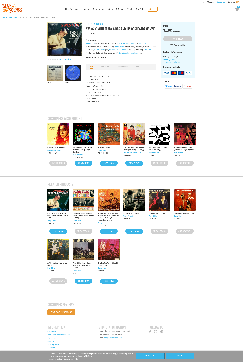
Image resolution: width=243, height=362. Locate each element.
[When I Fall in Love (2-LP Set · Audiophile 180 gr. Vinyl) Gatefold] (83, 134)
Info (91, 66)
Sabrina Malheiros (54, 150)
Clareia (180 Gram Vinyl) (56, 147)
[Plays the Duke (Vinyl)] (159, 200)
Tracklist (105, 66)
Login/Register (208, 2)
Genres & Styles (115, 9)
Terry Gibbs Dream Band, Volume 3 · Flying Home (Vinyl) (82, 265)
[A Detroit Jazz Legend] (134, 200)
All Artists (51, 348)
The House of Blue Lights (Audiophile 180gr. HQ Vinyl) (184, 149)
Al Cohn (112, 50)
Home (5, 17)
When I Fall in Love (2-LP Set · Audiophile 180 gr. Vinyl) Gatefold (83, 150)
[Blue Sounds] (12, 8)
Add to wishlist (179, 45)
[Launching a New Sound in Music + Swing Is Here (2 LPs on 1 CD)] (83, 200)
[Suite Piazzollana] (109, 134)
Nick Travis (130, 43)
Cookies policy (53, 341)
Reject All (150, 355)
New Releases (72, 9)
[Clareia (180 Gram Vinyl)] (58, 134)
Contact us (51, 331)
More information (56, 359)
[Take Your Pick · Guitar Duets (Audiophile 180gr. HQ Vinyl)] (134, 134)
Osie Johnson (133, 53)
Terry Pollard (148, 50)
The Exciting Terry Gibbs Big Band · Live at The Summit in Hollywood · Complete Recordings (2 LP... (108, 216)
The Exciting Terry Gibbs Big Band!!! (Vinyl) (108, 264)
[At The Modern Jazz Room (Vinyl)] (58, 249)
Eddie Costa (178, 152)
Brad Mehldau (78, 155)
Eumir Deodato (154, 152)
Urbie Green (119, 47)
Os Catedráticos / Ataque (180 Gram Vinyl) (158, 149)
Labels (85, 9)
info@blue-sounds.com (113, 338)
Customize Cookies (71, 359)
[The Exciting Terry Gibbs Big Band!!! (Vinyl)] (109, 249)
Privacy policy (52, 338)
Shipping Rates (53, 345)
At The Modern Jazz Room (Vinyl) (57, 264)
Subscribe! (221, 2)
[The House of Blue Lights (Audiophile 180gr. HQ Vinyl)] (185, 134)
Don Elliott (142, 43)
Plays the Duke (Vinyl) (157, 213)
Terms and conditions (171, 62)
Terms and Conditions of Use (58, 335)
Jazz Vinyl (91, 33)
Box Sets (140, 9)
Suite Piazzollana (104, 147)
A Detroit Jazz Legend (131, 213)
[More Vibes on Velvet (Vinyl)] (185, 200)
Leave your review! (64, 59)
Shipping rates (169, 60)
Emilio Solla (102, 150)
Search (152, 9)
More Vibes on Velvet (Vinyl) (184, 213)
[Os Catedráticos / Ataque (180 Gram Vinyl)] (159, 134)
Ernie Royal (120, 43)
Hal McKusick (99, 50)
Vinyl (129, 9)
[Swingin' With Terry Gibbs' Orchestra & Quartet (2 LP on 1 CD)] (58, 200)
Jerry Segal (123, 53)
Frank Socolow (122, 50)
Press (138, 66)
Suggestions (99, 9)
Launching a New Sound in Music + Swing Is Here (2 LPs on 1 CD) (83, 215)
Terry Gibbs (13, 17)
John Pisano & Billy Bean (132, 152)
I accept (180, 355)
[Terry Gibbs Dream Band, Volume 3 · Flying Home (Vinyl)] (83, 249)
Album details (122, 66)
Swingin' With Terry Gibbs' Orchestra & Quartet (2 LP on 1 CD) (57, 215)
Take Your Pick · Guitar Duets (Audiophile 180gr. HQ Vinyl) (134, 149)
